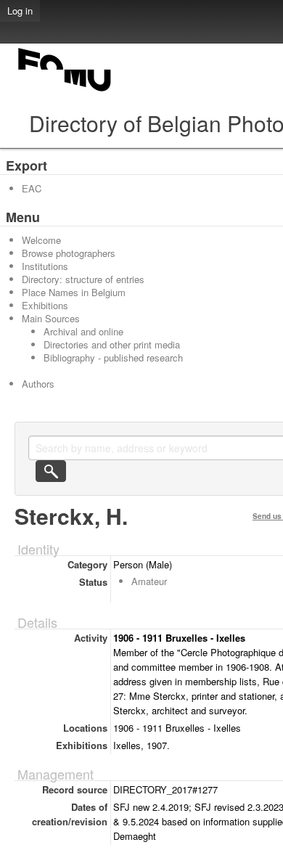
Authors (38, 384)
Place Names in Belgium (74, 292)
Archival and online (83, 331)
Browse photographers (68, 253)
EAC (31, 188)
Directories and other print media (112, 344)
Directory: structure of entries (83, 279)
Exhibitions (45, 305)
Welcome (41, 240)
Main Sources (51, 318)
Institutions (45, 266)
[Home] (65, 91)
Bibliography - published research (113, 357)
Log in (20, 10)
